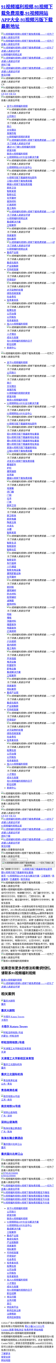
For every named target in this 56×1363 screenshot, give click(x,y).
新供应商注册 (14, 1310)
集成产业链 (12, 252)
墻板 (9, 617)
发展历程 (11, 133)
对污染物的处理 (15, 290)
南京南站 (25, 879)
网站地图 (38, 1330)
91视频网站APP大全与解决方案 (23, 157)
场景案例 (11, 235)
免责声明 (28, 1330)
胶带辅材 (11, 597)
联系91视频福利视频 (17, 154)
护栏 (9, 468)
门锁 (9, 495)
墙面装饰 (11, 624)
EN (6, 94)
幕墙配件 (11, 464)
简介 (9, 126)
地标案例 (11, 239)
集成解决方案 (14, 222)
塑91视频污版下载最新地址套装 (23, 441)
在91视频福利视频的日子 (19, 341)
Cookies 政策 (7, 1330)
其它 (9, 1303)
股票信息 (11, 310)
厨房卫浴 (11, 188)
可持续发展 (12, 269)
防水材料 (11, 594)
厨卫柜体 (11, 515)
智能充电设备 (14, 570)
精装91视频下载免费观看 (19, 184)
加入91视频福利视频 (17, 324)
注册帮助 (11, 1314)
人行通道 (11, 566)
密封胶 (10, 587)
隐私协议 (19, 1330)
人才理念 (11, 334)
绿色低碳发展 (14, 293)
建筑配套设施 (14, 573)
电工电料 (11, 208)
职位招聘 (11, 344)
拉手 (9, 498)
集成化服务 (12, 262)
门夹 (9, 502)
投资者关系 (12, 300)
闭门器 (10, 492)
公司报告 (11, 317)
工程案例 (11, 225)
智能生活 (11, 543)
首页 (3, 876)
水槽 (9, 529)
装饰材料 (11, 201)
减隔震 (10, 600)
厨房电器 (11, 519)
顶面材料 (11, 621)
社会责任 (11, 296)
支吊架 (10, 475)
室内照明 (11, 645)
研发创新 (11, 150)
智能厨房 (11, 546)
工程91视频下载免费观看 (19, 181)
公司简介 (11, 116)
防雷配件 (11, 665)
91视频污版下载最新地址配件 (22, 177)
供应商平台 (12, 1307)
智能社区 (11, 194)
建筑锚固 (11, 471)
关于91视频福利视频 (17, 106)
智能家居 (11, 191)
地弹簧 (10, 488)
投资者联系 (12, 320)
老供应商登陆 (14, 1317)
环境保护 (11, 279)
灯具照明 (11, 205)
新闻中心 (11, 348)
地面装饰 (11, 628)
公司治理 (11, 313)
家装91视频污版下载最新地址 (22, 447)
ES (14, 94)
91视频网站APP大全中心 (19, 167)
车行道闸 (11, 563)
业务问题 (11, 1300)
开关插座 (11, 658)
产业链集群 (12, 266)
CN (2, 94)
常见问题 (11, 1297)
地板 (9, 614)
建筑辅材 (11, 590)
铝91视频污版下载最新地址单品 (23, 437)
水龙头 (10, 526)
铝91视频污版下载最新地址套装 (23, 434)
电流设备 (11, 662)
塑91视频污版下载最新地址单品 (23, 444)
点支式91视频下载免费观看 (20, 461)
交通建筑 (14, 879)
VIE (11, 94)
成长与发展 (12, 337)
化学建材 (11, 198)
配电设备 (11, 669)
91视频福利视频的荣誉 (18, 137)
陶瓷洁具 (11, 522)
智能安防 (11, 560)
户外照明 (11, 641)
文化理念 (11, 130)
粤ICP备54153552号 (34, 1326)
